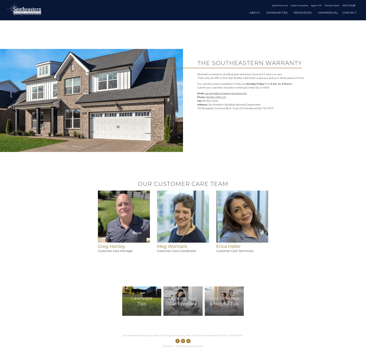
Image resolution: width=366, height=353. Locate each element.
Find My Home (331, 5)
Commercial (328, 12)
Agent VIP (316, 5)
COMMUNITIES (277, 12)
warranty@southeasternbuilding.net (226, 93)
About (255, 12)
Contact (349, 12)
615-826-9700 (236, 335)
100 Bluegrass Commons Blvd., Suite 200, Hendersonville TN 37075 (194, 335)
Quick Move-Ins (280, 5)
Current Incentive (299, 5)
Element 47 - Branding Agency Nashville (183, 346)
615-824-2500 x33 (216, 97)
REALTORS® (348, 5)
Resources (303, 12)
